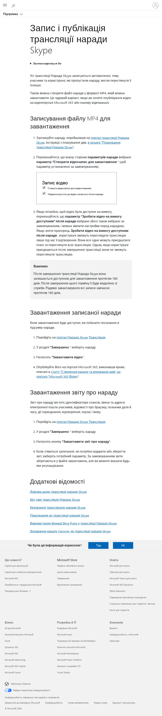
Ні (123, 545)
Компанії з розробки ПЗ (68, 666)
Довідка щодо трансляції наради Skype (58, 492)
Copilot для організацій (16, 565)
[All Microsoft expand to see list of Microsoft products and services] (5, 5)
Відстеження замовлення (69, 584)
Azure (7, 640)
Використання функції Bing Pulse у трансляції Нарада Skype (73, 523)
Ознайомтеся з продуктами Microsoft (23, 584)
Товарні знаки (100, 702)
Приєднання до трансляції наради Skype (59, 515)
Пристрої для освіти (119, 572)
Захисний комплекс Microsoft (19, 634)
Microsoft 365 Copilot (15, 666)
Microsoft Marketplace (68, 653)
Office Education (117, 591)
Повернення (63, 578)
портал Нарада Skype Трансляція (81, 337)
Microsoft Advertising (15, 659)
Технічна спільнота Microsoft (71, 647)
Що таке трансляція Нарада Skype (55, 499)
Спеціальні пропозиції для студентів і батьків (132, 603)
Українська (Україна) (21, 683)
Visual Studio (63, 672)
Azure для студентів (119, 609)
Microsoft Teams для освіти (123, 578)
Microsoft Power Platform (69, 659)
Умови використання (78, 702)
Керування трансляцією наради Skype (58, 507)
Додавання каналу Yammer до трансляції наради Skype (70, 531)
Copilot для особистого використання (23, 572)
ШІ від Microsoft (13, 628)
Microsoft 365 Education (121, 584)
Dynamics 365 (11, 647)
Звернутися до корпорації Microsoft (22, 702)
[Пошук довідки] (13, 5)
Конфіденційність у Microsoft (124, 634)
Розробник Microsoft (67, 628)
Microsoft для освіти (120, 565)
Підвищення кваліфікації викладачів (128, 597)
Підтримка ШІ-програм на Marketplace (76, 640)
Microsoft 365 (11, 578)
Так (98, 545)
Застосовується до (47, 63)
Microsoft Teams (13, 672)
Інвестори (114, 640)
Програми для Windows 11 (18, 591)
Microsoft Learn (64, 634)
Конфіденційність (54, 702)
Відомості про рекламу (124, 702)
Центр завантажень (67, 572)
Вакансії (114, 628)
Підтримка (11, 14)
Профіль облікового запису (70, 565)
